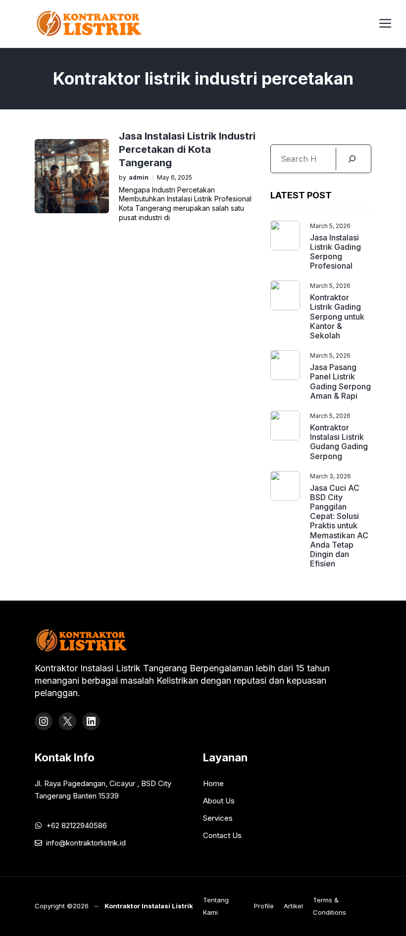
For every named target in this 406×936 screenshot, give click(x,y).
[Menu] (385, 22)
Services (218, 818)
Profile (264, 906)
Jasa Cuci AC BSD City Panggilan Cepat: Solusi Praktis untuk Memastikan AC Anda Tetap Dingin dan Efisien (339, 526)
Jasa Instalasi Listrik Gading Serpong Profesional (335, 252)
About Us (219, 800)
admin (139, 178)
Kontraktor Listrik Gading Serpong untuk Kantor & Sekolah (337, 316)
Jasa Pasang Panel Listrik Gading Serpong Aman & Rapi (340, 381)
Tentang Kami (216, 906)
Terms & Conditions (329, 906)
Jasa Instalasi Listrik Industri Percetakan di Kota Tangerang (187, 149)
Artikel (293, 906)
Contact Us (222, 835)
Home (213, 783)
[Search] (352, 158)
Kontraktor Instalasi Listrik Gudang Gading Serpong (339, 441)
